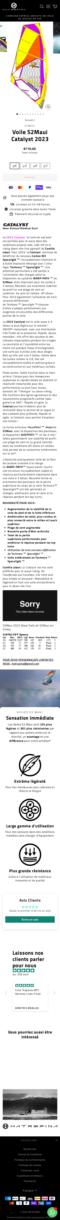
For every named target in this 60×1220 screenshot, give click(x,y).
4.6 (35, 166)
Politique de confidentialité (30, 1160)
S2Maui (30, 125)
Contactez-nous (30, 1170)
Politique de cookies (30, 1165)
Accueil (29, 120)
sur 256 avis (20, 974)
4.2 (25, 166)
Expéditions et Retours (30, 1176)
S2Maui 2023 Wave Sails (19, 625)
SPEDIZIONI (29, 1140)
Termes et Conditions (30, 1154)
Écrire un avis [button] (30, 919)
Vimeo (7, 629)
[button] (6, 993)
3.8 (14, 166)
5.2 (45, 166)
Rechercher (30, 1149)
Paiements (30, 1181)
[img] (31, 970)
